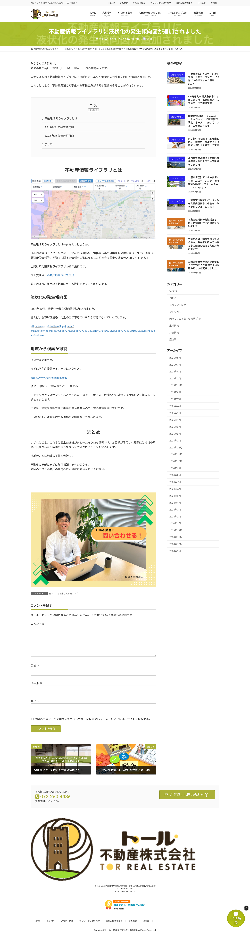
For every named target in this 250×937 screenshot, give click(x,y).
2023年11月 (175, 537)
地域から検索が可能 (59, 135)
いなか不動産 (139, 3)
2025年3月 (175, 426)
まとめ (47, 144)
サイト (35, 701)
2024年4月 (175, 502)
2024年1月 (175, 523)
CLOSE (93, 110)
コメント (38, 623)
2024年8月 (175, 475)
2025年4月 (175, 420)
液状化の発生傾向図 (59, 127)
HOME (112, 3)
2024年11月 (175, 454)
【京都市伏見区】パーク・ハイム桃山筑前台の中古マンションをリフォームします (203, 203)
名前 (35, 665)
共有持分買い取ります (161, 3)
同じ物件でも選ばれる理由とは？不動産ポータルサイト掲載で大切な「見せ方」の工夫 (203, 142)
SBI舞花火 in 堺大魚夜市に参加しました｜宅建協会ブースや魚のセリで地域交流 (203, 100)
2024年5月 (175, 495)
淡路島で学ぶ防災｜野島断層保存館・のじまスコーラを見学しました (203, 161)
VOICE (173, 291)
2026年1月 (175, 378)
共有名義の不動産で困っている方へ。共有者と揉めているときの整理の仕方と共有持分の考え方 (203, 244)
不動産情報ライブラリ (60, 275)
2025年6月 (175, 406)
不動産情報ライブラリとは (59, 118)
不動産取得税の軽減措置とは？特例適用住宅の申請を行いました (203, 223)
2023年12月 (175, 530)
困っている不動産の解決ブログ (63, 593)
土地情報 (174, 325)
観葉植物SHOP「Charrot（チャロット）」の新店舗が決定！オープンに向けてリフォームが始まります (203, 120)
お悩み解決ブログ (184, 3)
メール (36, 683)
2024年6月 (175, 489)
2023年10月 (175, 544)
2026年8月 (175, 357)
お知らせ (174, 298)
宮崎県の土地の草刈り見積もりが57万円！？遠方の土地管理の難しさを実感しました (203, 265)
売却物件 (124, 3)
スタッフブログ (177, 305)
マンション (175, 311)
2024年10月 (175, 461)
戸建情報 (174, 332)
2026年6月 (175, 371)
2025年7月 (175, 399)
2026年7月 (175, 364)
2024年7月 (175, 482)
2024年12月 (175, 447)
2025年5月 (175, 413)
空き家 (173, 339)
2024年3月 (175, 509)
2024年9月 (175, 468)
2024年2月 (175, 516)
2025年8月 (175, 392)
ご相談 (214, 3)
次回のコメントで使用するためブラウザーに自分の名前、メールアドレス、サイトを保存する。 (93, 719)
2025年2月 (175, 433)
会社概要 (201, 3)
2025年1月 (175, 440)
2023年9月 (175, 551)
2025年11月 (175, 385)
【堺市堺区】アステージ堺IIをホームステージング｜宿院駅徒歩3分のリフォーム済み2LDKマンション (203, 182)
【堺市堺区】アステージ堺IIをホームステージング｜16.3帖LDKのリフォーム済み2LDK (203, 78)
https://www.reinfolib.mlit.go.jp (49, 377)
